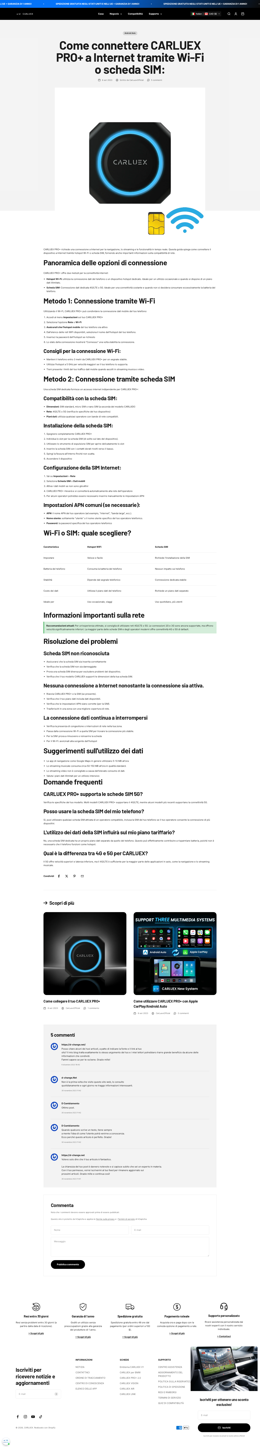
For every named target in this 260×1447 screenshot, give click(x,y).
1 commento (93, 1008)
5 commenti (156, 80)
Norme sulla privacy (105, 1219)
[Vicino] (251, 1352)
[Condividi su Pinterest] (74, 876)
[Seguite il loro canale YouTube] (33, 1417)
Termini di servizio (126, 1219)
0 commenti (183, 1013)
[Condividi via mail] (82, 876)
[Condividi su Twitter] (67, 876)
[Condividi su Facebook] (59, 876)
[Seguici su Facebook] (18, 1417)
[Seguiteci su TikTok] (41, 1417)
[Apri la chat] (6, 1441)
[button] (205, 13)
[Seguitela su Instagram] (25, 1417)
